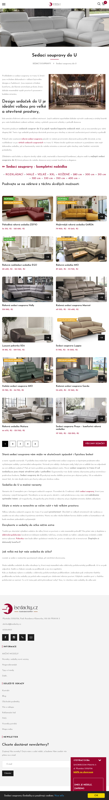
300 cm (89, 174)
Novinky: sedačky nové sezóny (15, 659)
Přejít (47, 216)
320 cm (36, 178)
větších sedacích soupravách (30, 143)
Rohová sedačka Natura (15, 426)
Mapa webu (7, 729)
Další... (5, 676)
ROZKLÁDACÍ (14, 174)
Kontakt (6, 691)
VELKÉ (41, 174)
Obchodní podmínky (11, 702)
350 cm (60, 178)
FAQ (4, 718)
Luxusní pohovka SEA (13, 346)
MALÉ (30, 174)
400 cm (72, 178)
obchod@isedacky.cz (12, 624)
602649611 (7, 630)
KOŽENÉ (64, 174)
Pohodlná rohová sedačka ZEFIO (19, 225)
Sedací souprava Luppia (68, 346)
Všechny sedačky (95, 444)
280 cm (77, 174)
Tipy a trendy (8, 670)
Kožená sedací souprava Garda (72, 386)
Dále (35, 444)
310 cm (102, 174)
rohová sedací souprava (31, 139)
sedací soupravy (87, 491)
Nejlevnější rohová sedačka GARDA (75, 225)
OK (96, 795)
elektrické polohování (11, 535)
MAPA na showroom (83, 772)
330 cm (48, 178)
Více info (59, 795)
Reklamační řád (9, 713)
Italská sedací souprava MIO (17, 386)
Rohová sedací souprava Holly (18, 305)
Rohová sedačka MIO (67, 265)
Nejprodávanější (9, 665)
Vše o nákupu (8, 707)
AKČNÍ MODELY (10, 654)
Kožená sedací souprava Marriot (73, 305)
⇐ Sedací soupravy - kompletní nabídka (34, 167)
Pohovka (20, 539)
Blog (4, 696)
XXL (52, 174)
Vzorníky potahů (9, 724)
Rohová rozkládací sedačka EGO (19, 265)
